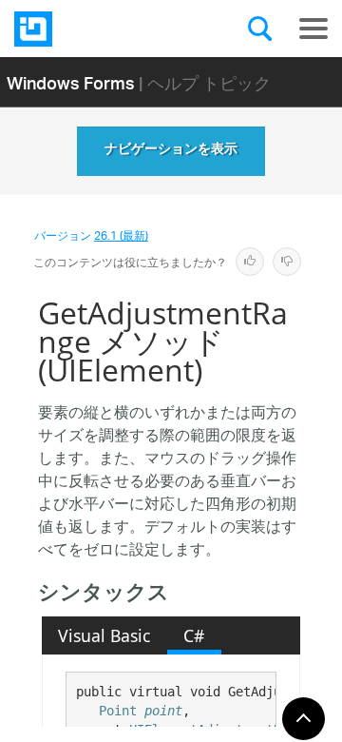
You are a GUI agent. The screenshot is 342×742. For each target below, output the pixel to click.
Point (118, 710)
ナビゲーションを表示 (171, 151)
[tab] (104, 635)
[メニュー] (313, 28)
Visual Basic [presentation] (104, 635)
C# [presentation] (193, 635)
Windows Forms (71, 82)
